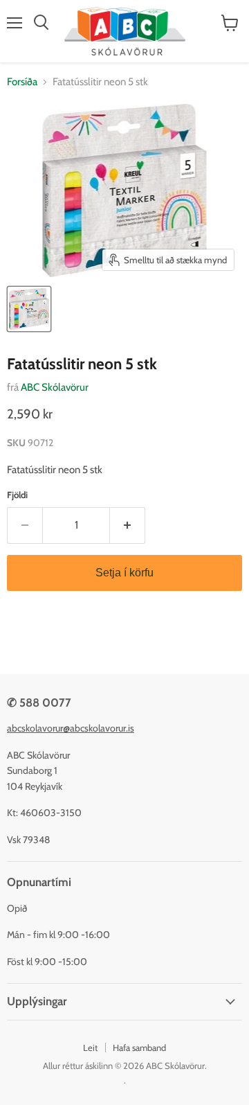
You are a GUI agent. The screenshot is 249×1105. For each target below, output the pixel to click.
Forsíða (22, 82)
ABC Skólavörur (55, 387)
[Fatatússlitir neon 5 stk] (29, 309)
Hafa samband (139, 1047)
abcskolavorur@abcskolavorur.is (70, 728)
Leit (90, 1047)
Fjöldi (17, 495)
